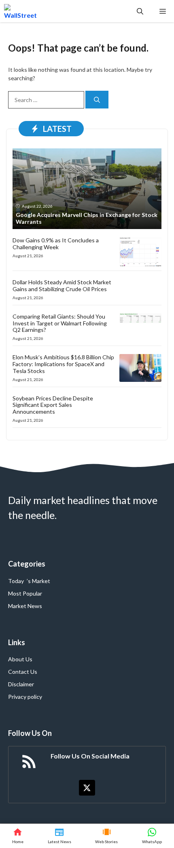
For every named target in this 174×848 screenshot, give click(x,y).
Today (16, 580)
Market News (25, 605)
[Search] (96, 100)
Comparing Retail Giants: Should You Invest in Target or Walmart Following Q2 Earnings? (60, 323)
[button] (140, 11)
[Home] (18, 836)
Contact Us (22, 671)
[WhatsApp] (152, 836)
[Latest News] (59, 836)
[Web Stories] (106, 836)
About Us (20, 659)
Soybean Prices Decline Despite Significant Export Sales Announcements (53, 405)
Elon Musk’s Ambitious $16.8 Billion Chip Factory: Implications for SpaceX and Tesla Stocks (63, 364)
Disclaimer (21, 684)
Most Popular (25, 593)
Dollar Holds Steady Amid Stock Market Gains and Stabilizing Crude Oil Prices (62, 285)
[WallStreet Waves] (20, 11)
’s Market (38, 580)
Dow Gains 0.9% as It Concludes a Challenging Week (56, 243)
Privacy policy (25, 696)
